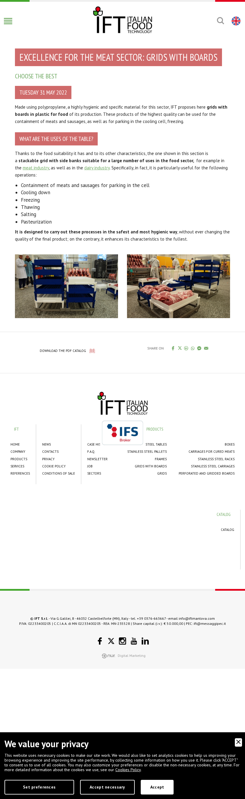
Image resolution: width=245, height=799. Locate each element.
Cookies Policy (128, 769)
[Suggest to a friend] (206, 348)
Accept (157, 787)
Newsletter (97, 459)
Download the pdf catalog (63, 351)
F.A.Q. (91, 451)
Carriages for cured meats (212, 451)
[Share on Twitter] (180, 348)
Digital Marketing (132, 655)
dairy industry (97, 168)
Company (17, 451)
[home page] (122, 20)
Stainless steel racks (216, 459)
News (46, 444)
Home (15, 444)
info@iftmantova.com (197, 618)
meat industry (36, 168)
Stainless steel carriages (213, 466)
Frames (161, 459)
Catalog (227, 530)
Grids (162, 473)
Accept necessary (107, 787)
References (20, 473)
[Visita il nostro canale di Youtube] (134, 641)
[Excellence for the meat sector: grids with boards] (66, 285)
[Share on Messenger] (199, 348)
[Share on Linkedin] (186, 348)
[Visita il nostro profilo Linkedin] (145, 641)
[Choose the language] (235, 20)
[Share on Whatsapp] (193, 348)
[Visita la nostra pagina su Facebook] (100, 641)
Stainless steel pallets (147, 451)
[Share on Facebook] (173, 348)
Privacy (48, 459)
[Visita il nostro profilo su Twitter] (111, 641)
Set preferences (39, 787)
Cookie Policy (54, 466)
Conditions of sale (58, 473)
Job (90, 466)
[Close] (238, 742)
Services (17, 466)
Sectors (94, 473)
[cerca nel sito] (220, 21)
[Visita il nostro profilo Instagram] (122, 641)
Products (18, 459)
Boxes (230, 444)
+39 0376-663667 (151, 618)
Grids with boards (151, 466)
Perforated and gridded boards (207, 473)
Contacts (50, 451)
